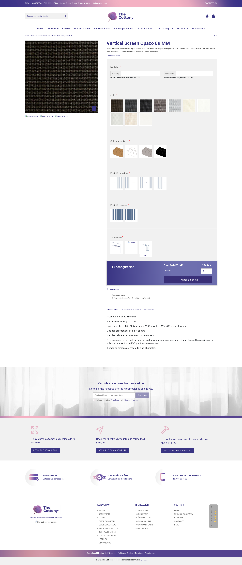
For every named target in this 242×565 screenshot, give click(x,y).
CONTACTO (37, 3)
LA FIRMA (178, 517)
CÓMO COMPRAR (144, 521)
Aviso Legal (115, 400)
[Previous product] (215, 36)
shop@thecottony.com (98, 3)
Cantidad (167, 270)
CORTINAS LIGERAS (107, 535)
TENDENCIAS (142, 510)
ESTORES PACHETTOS (108, 528)
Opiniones (149, 309)
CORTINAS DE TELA (107, 532)
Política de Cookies (125, 553)
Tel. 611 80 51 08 (51, 3)
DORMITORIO (104, 514)
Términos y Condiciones (145, 553)
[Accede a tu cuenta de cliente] (207, 16)
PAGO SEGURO (50, 475)
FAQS (176, 510)
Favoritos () (211, 3)
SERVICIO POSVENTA (183, 514)
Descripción (112, 309)
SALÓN (102, 510)
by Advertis (144, 560)
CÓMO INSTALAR (143, 517)
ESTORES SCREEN (107, 521)
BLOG (27, 3)
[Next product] (216, 36)
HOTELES (103, 539)
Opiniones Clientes (212, 516)
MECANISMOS (105, 542)
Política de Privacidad (130, 400)
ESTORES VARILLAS (107, 524)
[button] (182, 28)
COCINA (102, 517)
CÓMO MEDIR (142, 514)
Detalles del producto (131, 309)
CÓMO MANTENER (144, 524)
